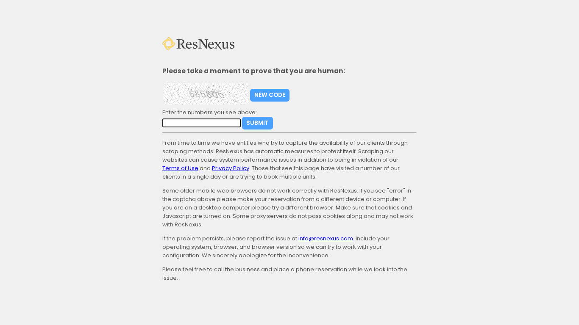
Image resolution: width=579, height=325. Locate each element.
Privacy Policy (230, 168)
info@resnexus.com (325, 238)
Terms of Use (180, 168)
